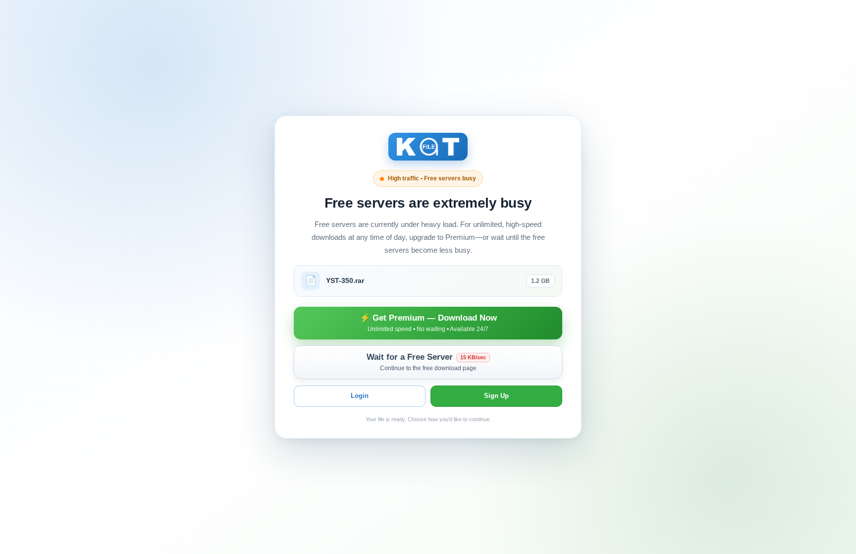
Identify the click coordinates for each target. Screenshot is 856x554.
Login (360, 395)
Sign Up (496, 395)
